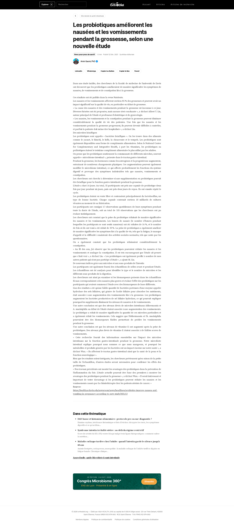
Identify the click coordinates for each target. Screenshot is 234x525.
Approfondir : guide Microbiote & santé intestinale (96, 457)
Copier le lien (124, 71)
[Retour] (75, 15)
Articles (160, 4)
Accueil (146, 4)
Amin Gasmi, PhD (88, 61)
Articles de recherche (182, 4)
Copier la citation (107, 71)
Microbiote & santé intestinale (92, 16)
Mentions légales (82, 519)
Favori (136, 71)
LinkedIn (78, 71)
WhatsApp (91, 71)
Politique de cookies (122, 519)
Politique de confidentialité (101, 519)
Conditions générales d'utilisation (145, 519)
